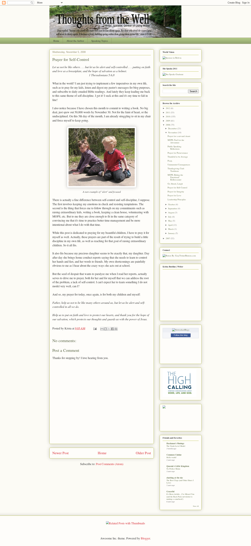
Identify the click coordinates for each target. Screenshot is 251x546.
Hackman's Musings (175, 443)
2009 (168, 120)
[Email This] (102, 329)
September (173, 208)
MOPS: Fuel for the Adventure (176, 141)
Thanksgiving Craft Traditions (176, 169)
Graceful (170, 491)
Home (56, 40)
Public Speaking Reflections (174, 147)
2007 (168, 238)
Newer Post (60, 453)
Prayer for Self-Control (70, 59)
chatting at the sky (174, 477)
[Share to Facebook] (112, 329)
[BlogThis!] (105, 329)
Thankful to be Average (178, 156)
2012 (168, 108)
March (171, 229)
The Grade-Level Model (175, 446)
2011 (168, 112)
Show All (196, 506)
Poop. (170, 160)
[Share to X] (109, 329)
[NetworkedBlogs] (180, 329)
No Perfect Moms (173, 468)
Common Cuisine (174, 454)
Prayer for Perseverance (178, 152)
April (170, 225)
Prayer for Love (174, 195)
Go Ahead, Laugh (175, 183)
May (170, 220)
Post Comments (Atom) (109, 464)
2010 (168, 116)
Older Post (143, 453)
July (170, 216)
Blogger (145, 538)
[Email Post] (94, 328)
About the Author (75, 40)
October (171, 204)
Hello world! (171, 457)
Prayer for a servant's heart (179, 136)
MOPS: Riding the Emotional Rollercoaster (175, 177)
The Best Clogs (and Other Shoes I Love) (179, 481)
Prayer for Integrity (176, 191)
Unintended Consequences (179, 164)
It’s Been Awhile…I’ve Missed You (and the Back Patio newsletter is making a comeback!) (180, 496)
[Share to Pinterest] (116, 329)
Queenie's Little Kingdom (177, 466)
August (171, 212)
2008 (168, 124)
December (172, 128)
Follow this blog (180, 335)
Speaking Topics (99, 40)
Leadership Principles (177, 199)
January (171, 233)
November (173, 132)
